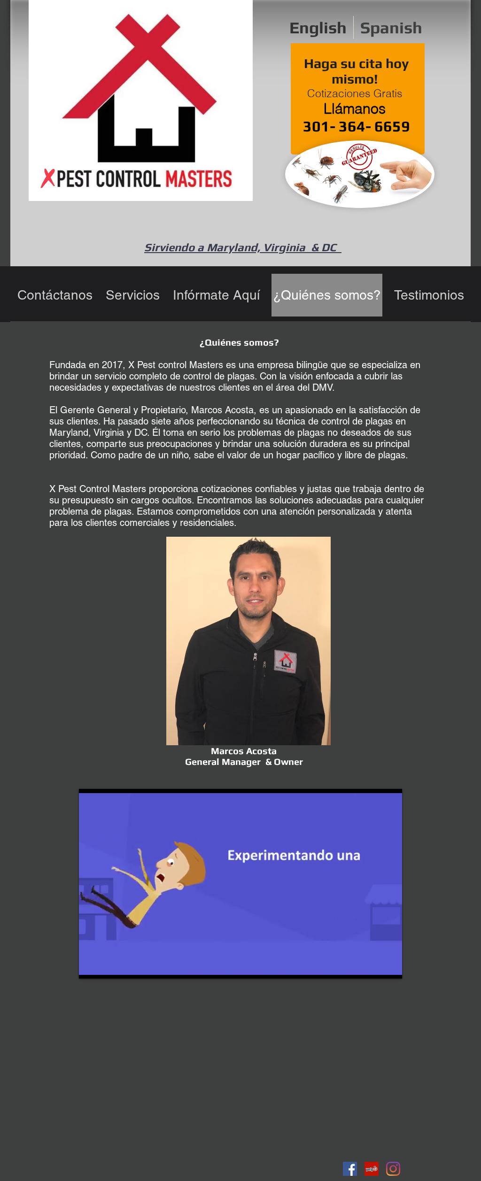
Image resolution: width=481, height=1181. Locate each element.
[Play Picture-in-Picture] (373, 966)
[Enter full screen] (389, 966)
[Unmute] (107, 966)
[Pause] (91, 966)
